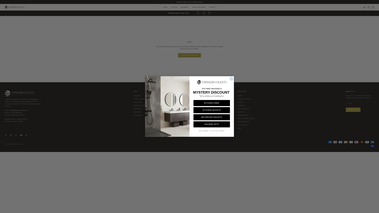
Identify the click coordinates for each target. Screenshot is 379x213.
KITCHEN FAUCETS (212, 110)
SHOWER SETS (212, 124)
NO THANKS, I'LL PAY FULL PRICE (211, 131)
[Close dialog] (231, 78)
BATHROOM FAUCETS (211, 117)
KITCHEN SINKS (211, 103)
